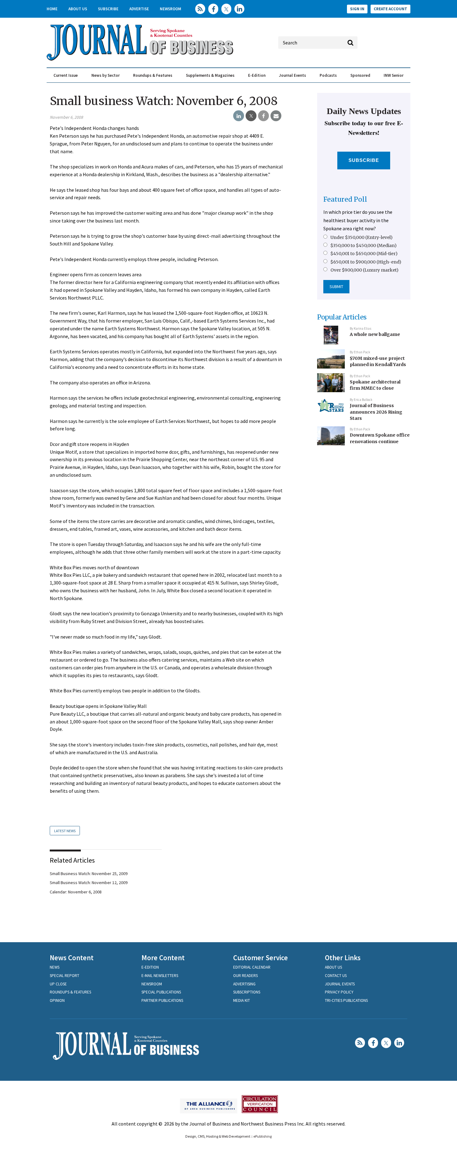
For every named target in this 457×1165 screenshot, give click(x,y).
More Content (163, 957)
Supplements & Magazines (210, 75)
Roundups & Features (152, 75)
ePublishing (262, 1136)
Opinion (57, 1000)
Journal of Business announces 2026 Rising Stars (376, 412)
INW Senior (394, 75)
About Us (77, 8)
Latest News (65, 830)
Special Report (64, 975)
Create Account (390, 8)
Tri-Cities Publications (346, 1000)
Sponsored (360, 75)
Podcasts (328, 75)
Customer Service (260, 957)
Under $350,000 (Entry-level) (361, 237)
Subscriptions (246, 992)
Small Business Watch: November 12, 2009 (88, 882)
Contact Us (336, 975)
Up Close (58, 984)
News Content (72, 957)
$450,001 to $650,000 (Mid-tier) (364, 253)
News (54, 967)
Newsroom (170, 8)
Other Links (343, 957)
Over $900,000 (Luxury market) (364, 270)
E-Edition (256, 75)
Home (52, 8)
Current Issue (65, 75)
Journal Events (292, 75)
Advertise (139, 8)
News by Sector (105, 75)
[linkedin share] (238, 116)
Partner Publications (162, 1000)
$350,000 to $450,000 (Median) (363, 245)
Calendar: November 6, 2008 (76, 892)
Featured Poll (345, 199)
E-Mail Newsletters (159, 975)
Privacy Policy (339, 992)
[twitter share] (251, 116)
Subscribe (108, 8)
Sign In (357, 8)
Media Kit (241, 1000)
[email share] (275, 116)
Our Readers (245, 975)
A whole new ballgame (375, 334)
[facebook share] (263, 116)
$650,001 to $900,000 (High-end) (365, 262)
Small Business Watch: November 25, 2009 (88, 873)
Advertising (244, 984)
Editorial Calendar (251, 967)
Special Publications (161, 992)
